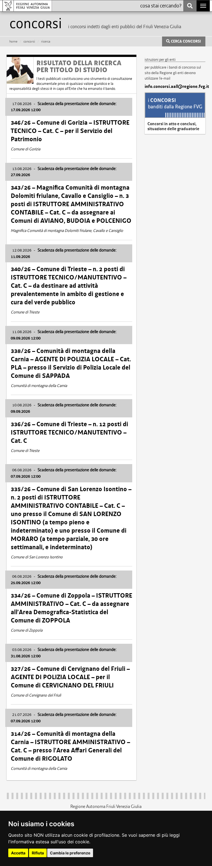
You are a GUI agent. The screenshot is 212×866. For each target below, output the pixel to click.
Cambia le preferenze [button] (70, 853)
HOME (13, 41)
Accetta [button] (18, 853)
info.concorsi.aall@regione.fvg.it (175, 86)
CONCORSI (29, 41)
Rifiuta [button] (38, 853)
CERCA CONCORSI (185, 41)
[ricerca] (190, 5)
